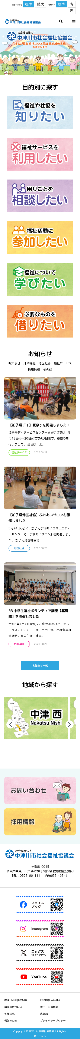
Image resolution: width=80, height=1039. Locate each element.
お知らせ (14, 363)
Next (69, 724)
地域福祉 (29, 363)
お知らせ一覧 (40, 665)
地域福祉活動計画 (50, 1000)
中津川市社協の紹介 (15, 1000)
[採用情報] (40, 834)
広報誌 (44, 1014)
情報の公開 (10, 1020)
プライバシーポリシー (53, 1020)
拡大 (40, 4)
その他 (47, 369)
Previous (10, 724)
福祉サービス (63, 363)
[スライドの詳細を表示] (36, 718)
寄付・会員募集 (49, 1007)
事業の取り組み (13, 1007)
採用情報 (34, 369)
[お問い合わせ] (40, 802)
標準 (28, 4)
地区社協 (45, 363)
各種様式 (9, 1014)
